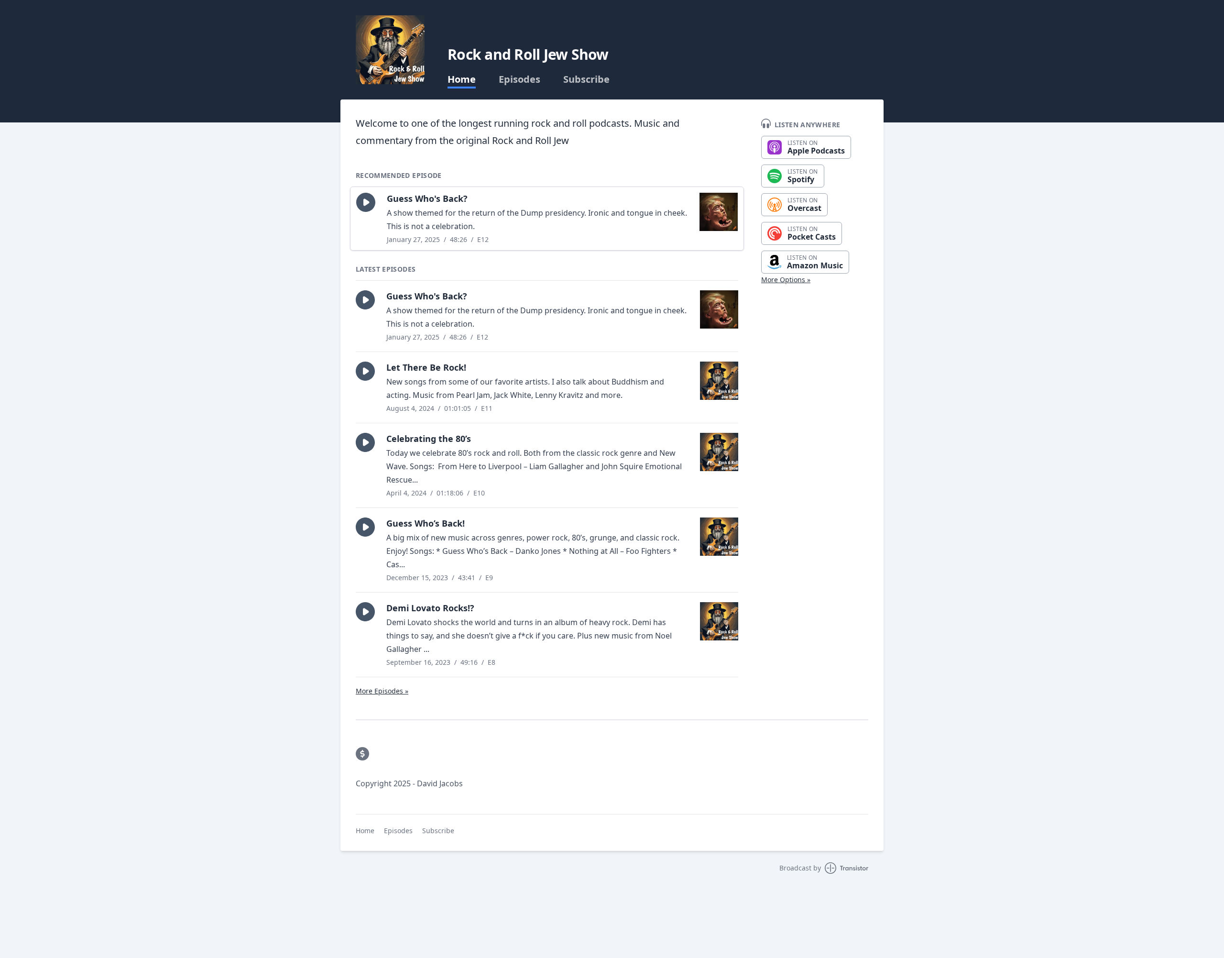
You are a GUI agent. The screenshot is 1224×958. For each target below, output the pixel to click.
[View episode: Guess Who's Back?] (718, 212)
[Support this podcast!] (362, 753)
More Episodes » (382, 690)
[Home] (390, 49)
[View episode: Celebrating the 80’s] (719, 452)
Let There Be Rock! (426, 367)
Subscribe (586, 79)
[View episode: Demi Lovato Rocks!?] (719, 621)
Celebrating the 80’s (428, 438)
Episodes (519, 79)
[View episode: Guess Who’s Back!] (719, 537)
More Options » (785, 279)
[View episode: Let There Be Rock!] (719, 381)
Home (462, 79)
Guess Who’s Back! (425, 523)
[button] (365, 202)
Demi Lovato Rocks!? (430, 608)
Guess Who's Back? (427, 198)
